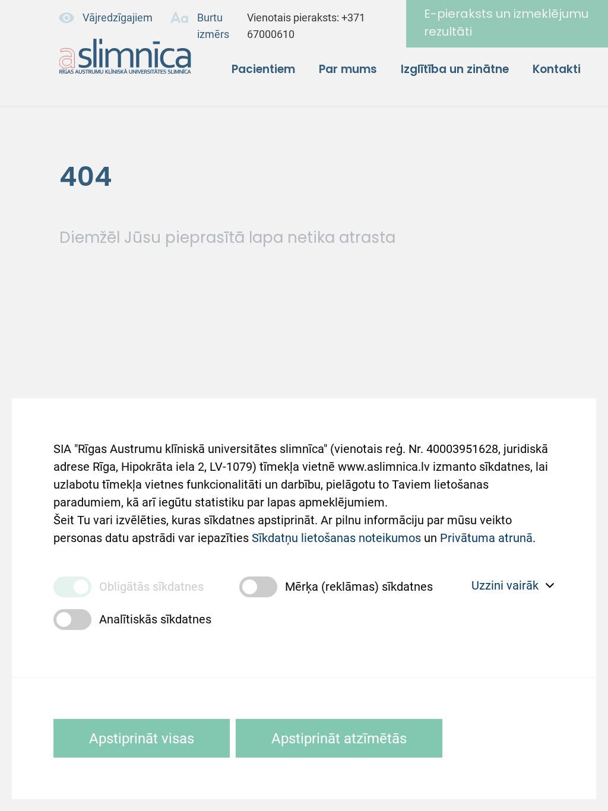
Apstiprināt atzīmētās (339, 738)
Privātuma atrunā (486, 538)
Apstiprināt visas (141, 738)
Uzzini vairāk (505, 585)
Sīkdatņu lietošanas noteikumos (336, 538)
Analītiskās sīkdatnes (155, 619)
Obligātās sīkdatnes (151, 586)
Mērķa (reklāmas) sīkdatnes (359, 586)
